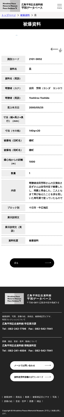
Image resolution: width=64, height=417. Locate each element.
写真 (55, 397)
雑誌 (39, 401)
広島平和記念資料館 (32, 6)
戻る (16, 263)
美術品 (19, 397)
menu (59, 8)
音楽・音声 (21, 401)
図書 (31, 401)
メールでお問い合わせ (24, 365)
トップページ (8, 15)
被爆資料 (25, 15)
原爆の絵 (8, 401)
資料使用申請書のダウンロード (28, 377)
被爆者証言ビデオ (41, 397)
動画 (27, 397)
